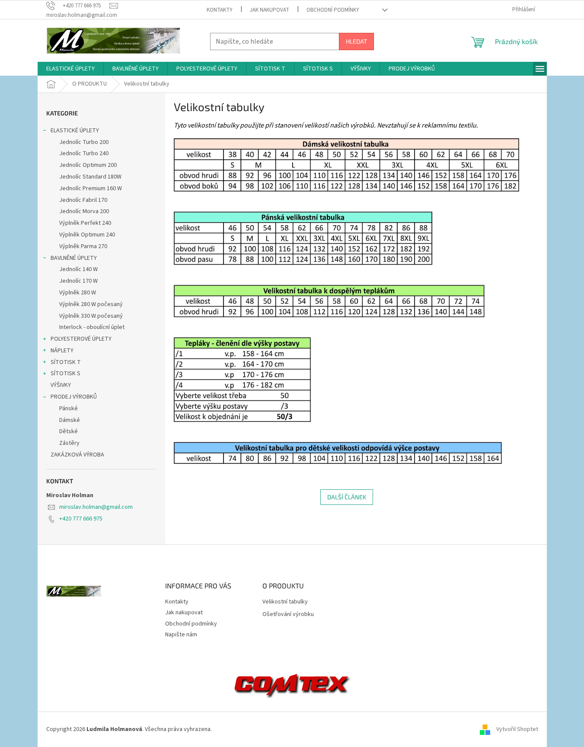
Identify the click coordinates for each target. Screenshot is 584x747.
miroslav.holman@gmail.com (96, 507)
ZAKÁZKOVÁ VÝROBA (77, 454)
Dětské (68, 431)
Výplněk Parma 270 (83, 246)
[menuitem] (70, 69)
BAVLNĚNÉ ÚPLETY (74, 258)
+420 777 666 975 (80, 518)
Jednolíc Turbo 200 (84, 142)
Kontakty (220, 10)
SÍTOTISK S (65, 373)
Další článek (346, 497)
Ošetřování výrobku (288, 614)
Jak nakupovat (269, 10)
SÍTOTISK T (66, 362)
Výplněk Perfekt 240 (85, 223)
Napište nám (181, 634)
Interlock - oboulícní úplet (91, 327)
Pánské (68, 408)
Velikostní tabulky (285, 602)
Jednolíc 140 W (78, 269)
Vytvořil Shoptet (517, 729)
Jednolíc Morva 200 (84, 211)
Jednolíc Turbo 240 (84, 153)
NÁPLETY (62, 350)
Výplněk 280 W (77, 292)
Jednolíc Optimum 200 (88, 165)
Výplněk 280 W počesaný (91, 304)
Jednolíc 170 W (78, 281)
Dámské (69, 420)
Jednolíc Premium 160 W (90, 188)
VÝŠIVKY (61, 385)
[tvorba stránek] (292, 684)
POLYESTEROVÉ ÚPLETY (81, 339)
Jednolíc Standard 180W (90, 176)
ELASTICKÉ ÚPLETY (75, 130)
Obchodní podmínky (332, 10)
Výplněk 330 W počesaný (91, 316)
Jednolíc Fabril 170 (83, 200)
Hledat (356, 41)
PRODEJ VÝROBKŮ (74, 397)
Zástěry (69, 443)
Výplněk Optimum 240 (87, 234)
